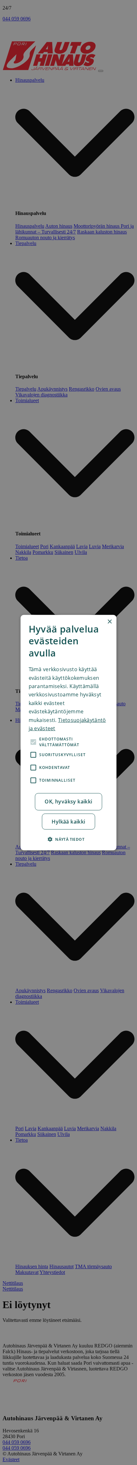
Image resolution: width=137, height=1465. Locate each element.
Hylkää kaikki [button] (68, 821)
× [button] (109, 621)
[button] (68, 839)
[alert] (68, 732)
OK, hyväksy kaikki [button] (68, 801)
